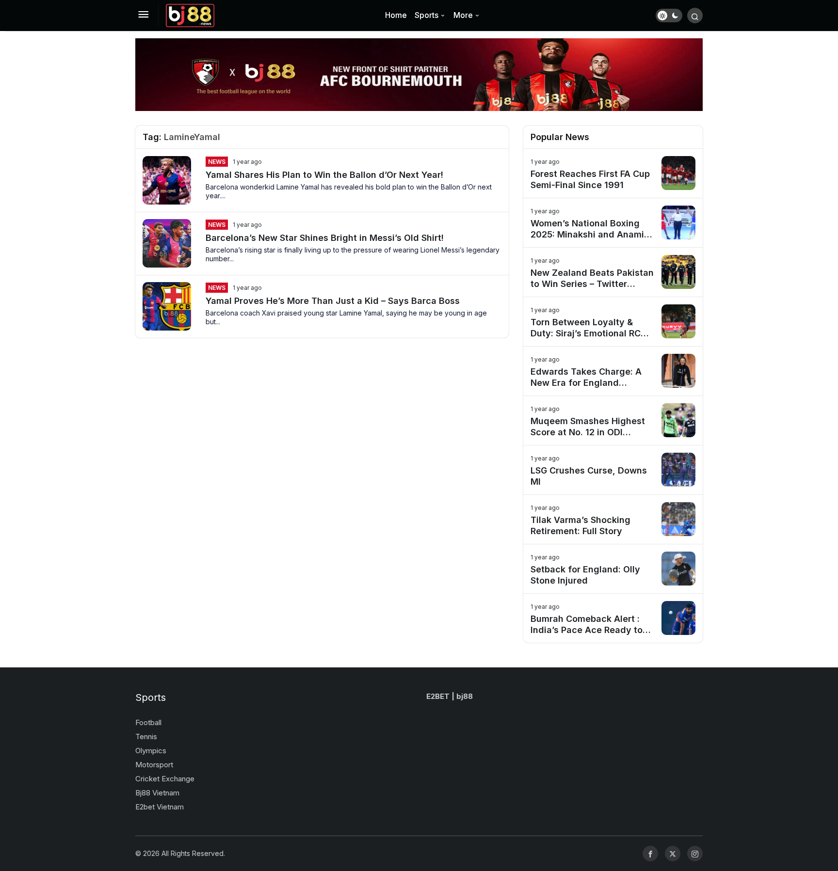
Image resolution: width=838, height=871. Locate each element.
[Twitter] (672, 853)
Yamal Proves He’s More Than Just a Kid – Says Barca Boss (333, 301)
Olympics (150, 750)
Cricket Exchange (164, 778)
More (463, 15)
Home (396, 15)
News (217, 161)
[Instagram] (695, 853)
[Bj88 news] (190, 14)
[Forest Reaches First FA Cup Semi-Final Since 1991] (613, 173)
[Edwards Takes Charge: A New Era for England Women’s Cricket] (613, 371)
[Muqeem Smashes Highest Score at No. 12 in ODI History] (613, 420)
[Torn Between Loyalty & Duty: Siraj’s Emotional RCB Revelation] (613, 321)
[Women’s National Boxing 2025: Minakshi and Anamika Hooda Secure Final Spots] (613, 222)
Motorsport (154, 764)
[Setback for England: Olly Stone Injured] (613, 568)
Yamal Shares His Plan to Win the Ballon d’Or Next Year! (324, 175)
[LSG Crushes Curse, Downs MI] (613, 469)
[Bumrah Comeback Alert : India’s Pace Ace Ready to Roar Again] (613, 618)
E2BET (438, 696)
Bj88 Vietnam (157, 792)
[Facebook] (650, 853)
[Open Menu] (143, 15)
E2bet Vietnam (159, 806)
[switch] (669, 15)
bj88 (464, 696)
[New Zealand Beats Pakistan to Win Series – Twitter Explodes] (613, 272)
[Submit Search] (695, 15)
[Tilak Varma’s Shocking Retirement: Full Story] (613, 519)
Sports (426, 15)
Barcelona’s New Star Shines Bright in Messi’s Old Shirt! (325, 238)
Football (148, 722)
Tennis (146, 736)
